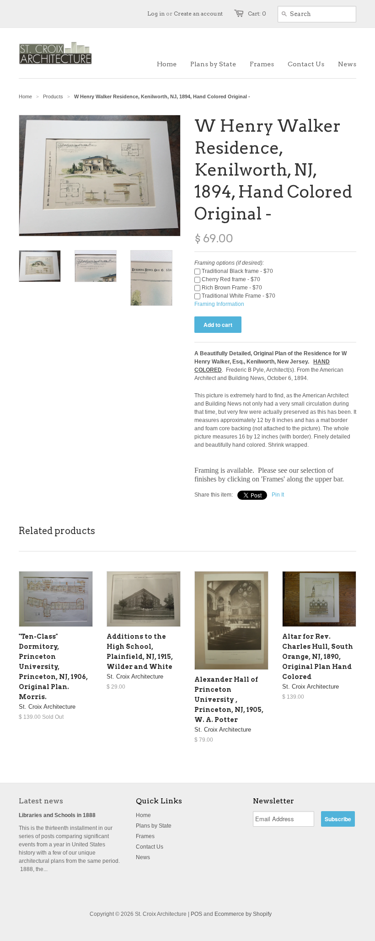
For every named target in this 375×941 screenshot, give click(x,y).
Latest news (41, 801)
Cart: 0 (257, 13)
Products (53, 96)
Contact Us (149, 847)
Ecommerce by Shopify (243, 914)
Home (143, 815)
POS (196, 914)
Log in (156, 13)
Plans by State (153, 826)
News (143, 857)
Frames (145, 836)
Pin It (278, 495)
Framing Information (219, 304)
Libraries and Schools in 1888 (57, 815)
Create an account (198, 13)
